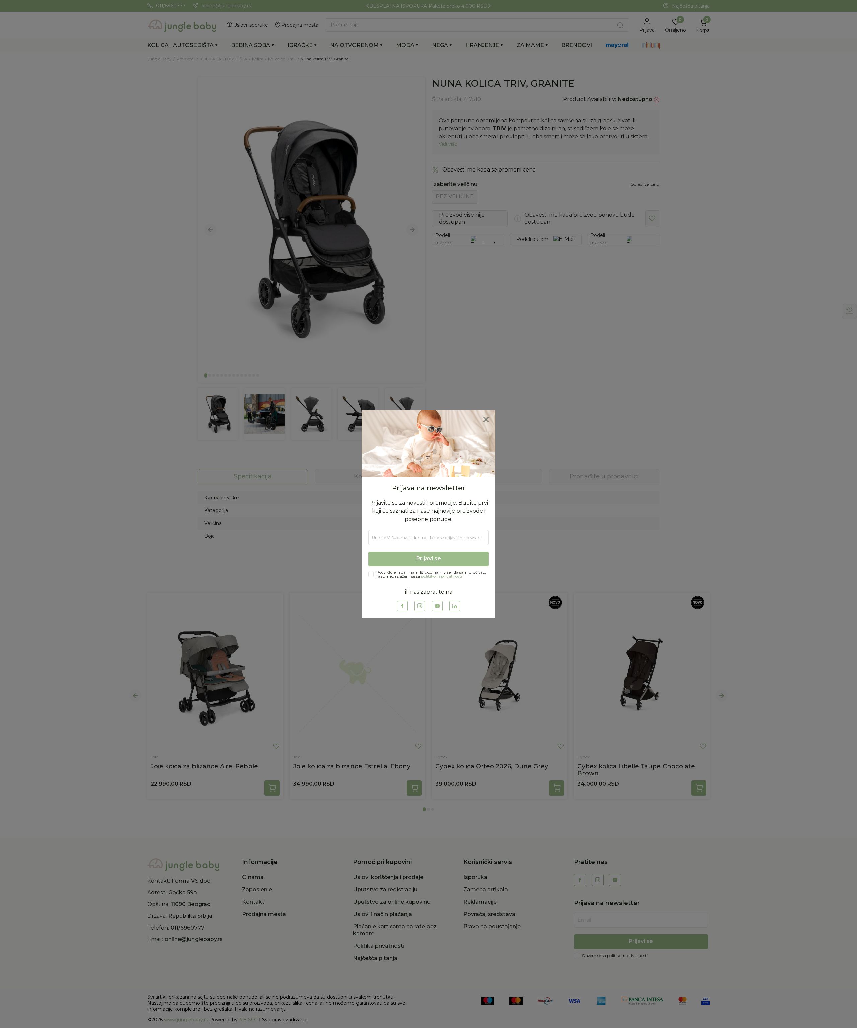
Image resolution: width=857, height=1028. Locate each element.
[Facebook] (402, 606)
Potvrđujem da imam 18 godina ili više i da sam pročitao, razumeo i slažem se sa (431, 574)
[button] (486, 419)
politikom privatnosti (441, 576)
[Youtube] (437, 606)
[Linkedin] (454, 606)
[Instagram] (419, 606)
